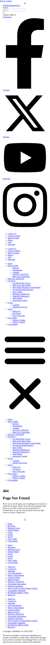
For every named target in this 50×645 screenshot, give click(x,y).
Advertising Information (17, 584)
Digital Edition (13, 530)
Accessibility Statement (16, 591)
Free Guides (12, 318)
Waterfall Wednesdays (20, 296)
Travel (10, 309)
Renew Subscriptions (16, 575)
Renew (10, 240)
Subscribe (11, 245)
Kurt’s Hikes (17, 292)
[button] (25, 371)
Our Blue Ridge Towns (21, 283)
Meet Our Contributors (21, 277)
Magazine (11, 526)
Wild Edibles (17, 298)
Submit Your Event (19, 307)
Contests (15, 272)
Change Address (14, 236)
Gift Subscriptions (14, 573)
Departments (17, 270)
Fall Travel (16, 313)
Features (15, 268)
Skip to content (6, 1)
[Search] (4, 12)
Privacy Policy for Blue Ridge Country (23, 588)
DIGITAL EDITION (20, 274)
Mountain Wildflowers (21, 294)
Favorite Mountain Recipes (22, 290)
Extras (10, 532)
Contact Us (12, 234)
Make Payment (13, 238)
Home (10, 264)
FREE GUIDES (18, 322)
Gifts (9, 242)
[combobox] (14, 10)
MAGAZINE (13, 266)
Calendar (15, 305)
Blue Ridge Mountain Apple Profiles (26, 287)
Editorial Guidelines (15, 586)
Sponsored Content (19, 300)
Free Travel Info (18, 316)
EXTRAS (11, 281)
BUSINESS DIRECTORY (18, 593)
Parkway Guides (18, 320)
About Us (11, 567)
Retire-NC (16, 311)
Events (10, 303)
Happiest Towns (14, 528)
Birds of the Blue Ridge (21, 285)
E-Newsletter (13, 324)
